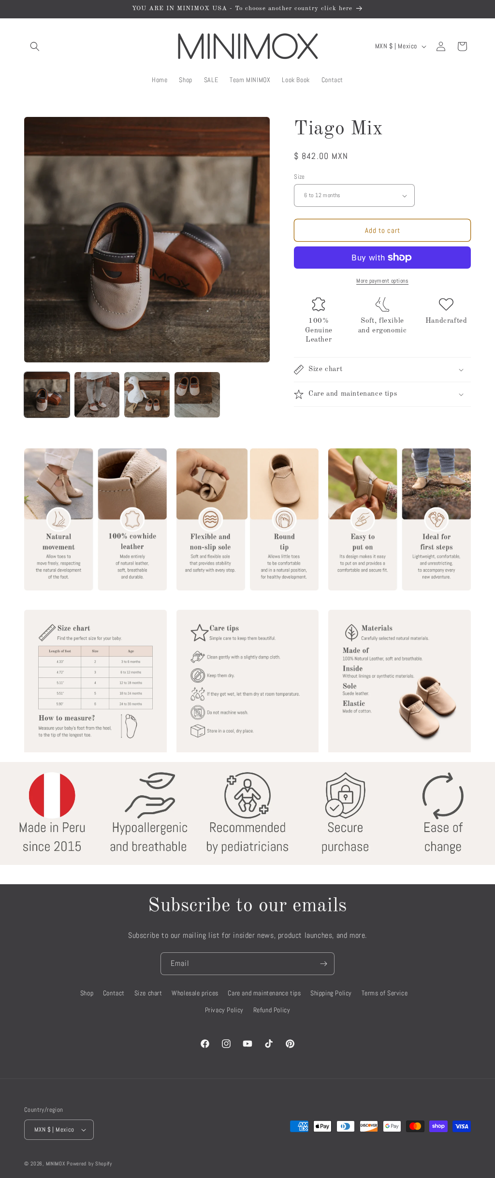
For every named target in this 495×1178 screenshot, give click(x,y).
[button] (34, 46)
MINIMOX (55, 1163)
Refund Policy (272, 1010)
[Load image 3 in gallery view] (147, 394)
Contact (114, 993)
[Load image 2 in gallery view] (97, 394)
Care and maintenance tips (264, 993)
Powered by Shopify (89, 1163)
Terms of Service (385, 993)
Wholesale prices (195, 993)
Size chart (148, 993)
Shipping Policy (331, 993)
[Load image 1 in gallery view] (47, 394)
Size (299, 176)
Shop (86, 993)
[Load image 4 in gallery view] (197, 394)
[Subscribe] (323, 963)
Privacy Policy (224, 1010)
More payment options (382, 281)
